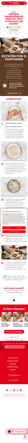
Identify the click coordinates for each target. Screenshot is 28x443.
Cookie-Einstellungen (14, 231)
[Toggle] (9, 431)
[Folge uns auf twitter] (11, 390)
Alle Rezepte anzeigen (14, 331)
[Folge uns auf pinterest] (21, 390)
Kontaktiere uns (13, 337)
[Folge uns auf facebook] (7, 390)
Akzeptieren (20, 227)
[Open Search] (4, 3)
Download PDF (13, 93)
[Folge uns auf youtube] (14, 390)
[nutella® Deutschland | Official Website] (14, 3)
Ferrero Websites (13, 358)
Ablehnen (8, 227)
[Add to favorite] (14, 300)
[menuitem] (12, 361)
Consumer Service (20, 394)
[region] (14, 221)
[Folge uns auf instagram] (17, 390)
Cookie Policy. (6, 224)
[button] (19, 358)
